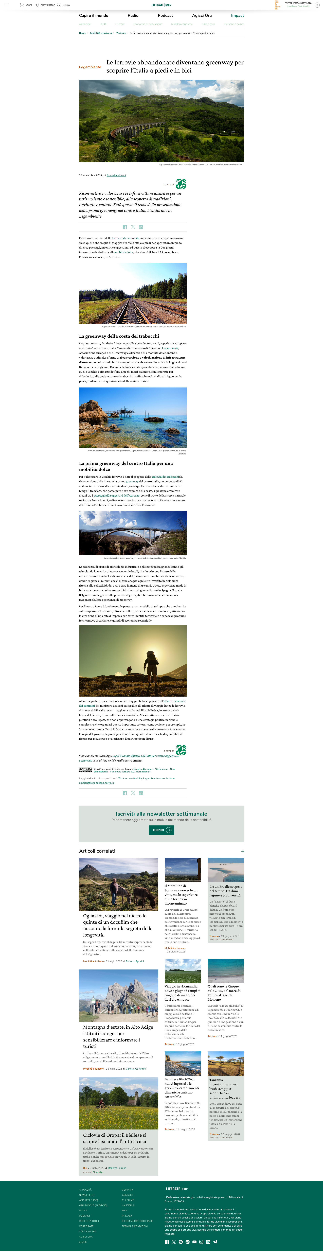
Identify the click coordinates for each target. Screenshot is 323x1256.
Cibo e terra (208, 24)
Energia (119, 24)
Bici (85, 1168)
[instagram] (201, 1242)
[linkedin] (208, 1242)
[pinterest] (181, 1242)
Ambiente (85, 24)
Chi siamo (128, 1200)
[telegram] (215, 1242)
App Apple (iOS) (88, 1200)
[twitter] (174, 1242)
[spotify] (188, 1242)
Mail (125, 1210)
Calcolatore (87, 1231)
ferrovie (109, 783)
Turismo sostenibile (130, 778)
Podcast (165, 15)
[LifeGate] (161, 5)
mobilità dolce (124, 252)
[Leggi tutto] (241, 851)
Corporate (86, 1226)
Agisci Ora (202, 15)
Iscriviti (158, 830)
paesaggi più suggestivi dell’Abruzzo (116, 495)
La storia (128, 1205)
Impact (237, 15)
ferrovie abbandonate (125, 238)
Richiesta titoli (89, 1221)
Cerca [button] (66, 5)
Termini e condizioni (135, 1226)
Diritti (103, 24)
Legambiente (90, 67)
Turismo (214, 936)
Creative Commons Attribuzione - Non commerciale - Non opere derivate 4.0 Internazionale (134, 770)
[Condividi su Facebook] (125, 227)
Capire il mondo (93, 15)
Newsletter (48, 5)
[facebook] (167, 1242)
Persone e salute (234, 24)
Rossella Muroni (116, 175)
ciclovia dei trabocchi (165, 476)
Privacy (127, 1215)
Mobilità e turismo (182, 24)
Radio (133, 15)
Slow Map (98, 1172)
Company (127, 1189)
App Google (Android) (93, 1205)
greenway (132, 481)
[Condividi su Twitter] (133, 227)
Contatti (127, 1195)
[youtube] (194, 1242)
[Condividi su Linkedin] (141, 227)
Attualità (85, 1189)
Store (29, 5)
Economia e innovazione (147, 24)
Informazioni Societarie (137, 1221)
